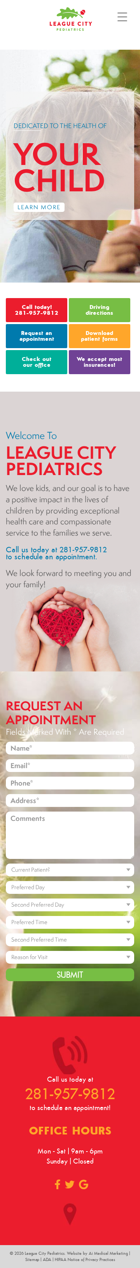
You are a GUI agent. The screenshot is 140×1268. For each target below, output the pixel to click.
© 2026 (17, 1253)
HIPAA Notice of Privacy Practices (85, 1259)
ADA (47, 1259)
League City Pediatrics (45, 1253)
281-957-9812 (70, 1093)
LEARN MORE (39, 207)
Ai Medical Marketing (108, 1253)
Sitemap (32, 1259)
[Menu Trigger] (122, 16)
